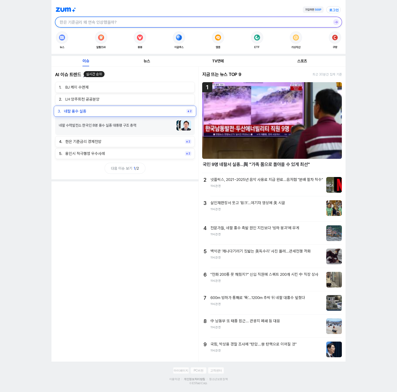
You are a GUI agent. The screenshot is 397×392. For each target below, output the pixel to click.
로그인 (334, 10)
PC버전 (198, 370)
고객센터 (216, 370)
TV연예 (218, 61)
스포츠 (302, 61)
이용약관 (174, 379)
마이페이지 (181, 370)
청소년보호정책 (218, 379)
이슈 (85, 61)
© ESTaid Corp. (198, 383)
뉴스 (147, 61)
